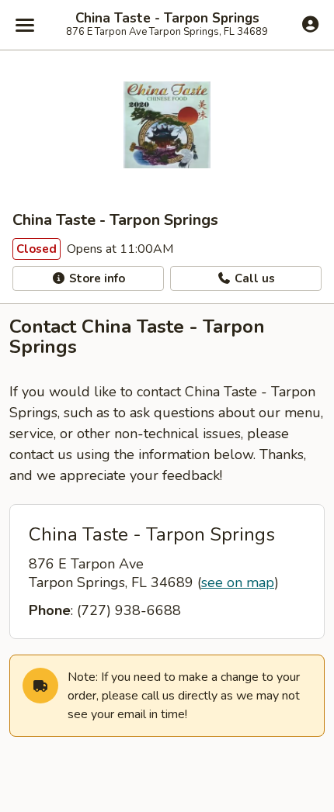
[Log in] (310, 24)
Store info (95, 278)
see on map (237, 582)
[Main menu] (25, 25)
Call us (253, 278)
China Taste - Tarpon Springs (167, 18)
